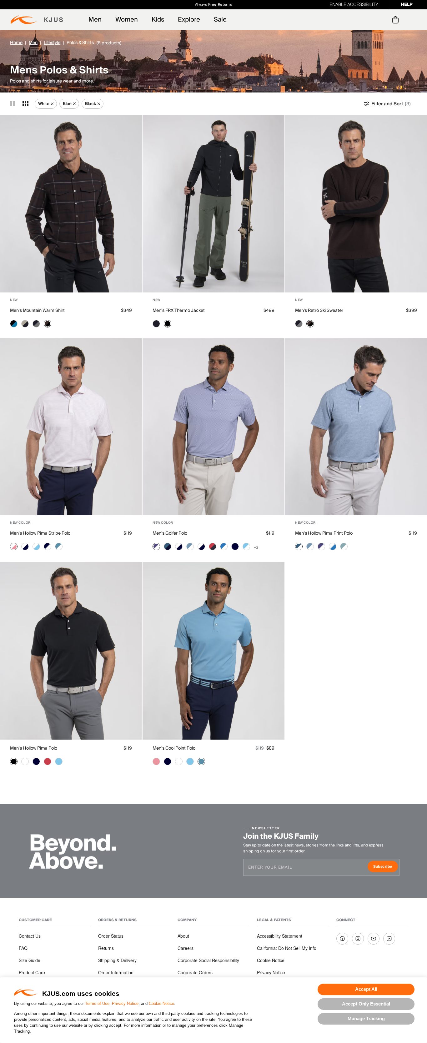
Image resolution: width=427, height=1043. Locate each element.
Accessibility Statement (279, 936)
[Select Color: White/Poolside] (36, 546)
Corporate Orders (195, 972)
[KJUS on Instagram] (358, 939)
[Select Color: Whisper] (156, 761)
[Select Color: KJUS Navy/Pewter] (36, 323)
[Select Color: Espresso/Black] (47, 323)
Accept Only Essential (366, 1003)
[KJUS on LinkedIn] (389, 939)
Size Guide (29, 960)
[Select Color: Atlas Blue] (201, 761)
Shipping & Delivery (117, 960)
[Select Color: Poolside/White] (246, 546)
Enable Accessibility (353, 4)
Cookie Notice (161, 1003)
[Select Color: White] (25, 761)
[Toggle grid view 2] (12, 103)
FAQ (23, 948)
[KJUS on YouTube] (373, 939)
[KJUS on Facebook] (342, 939)
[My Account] (382, 19)
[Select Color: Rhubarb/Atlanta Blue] (212, 546)
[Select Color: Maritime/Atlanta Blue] (167, 546)
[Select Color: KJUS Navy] (156, 323)
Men (95, 19)
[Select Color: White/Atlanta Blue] (25, 546)
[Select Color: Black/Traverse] (14, 323)
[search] (370, 20)
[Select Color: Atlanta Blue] (235, 546)
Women (126, 19)
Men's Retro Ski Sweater (319, 310)
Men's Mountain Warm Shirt (37, 310)
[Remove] (52, 103)
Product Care (32, 972)
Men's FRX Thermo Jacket (179, 310)
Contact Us (30, 936)
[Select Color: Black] (167, 323)
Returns (106, 948)
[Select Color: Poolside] (59, 761)
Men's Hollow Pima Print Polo (324, 533)
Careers (185, 948)
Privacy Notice (125, 1003)
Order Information (115, 972)
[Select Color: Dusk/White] (156, 546)
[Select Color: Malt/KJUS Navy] (25, 323)
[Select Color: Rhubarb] (47, 761)
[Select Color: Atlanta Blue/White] (47, 546)
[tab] (396, 19)
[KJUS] (37, 19)
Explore (189, 19)
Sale (220, 19)
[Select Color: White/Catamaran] (332, 546)
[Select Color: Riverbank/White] (344, 546)
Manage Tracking (366, 1018)
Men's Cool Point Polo (174, 748)
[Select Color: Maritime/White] (299, 546)
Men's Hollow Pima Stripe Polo (40, 533)
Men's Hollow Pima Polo (33, 748)
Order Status (110, 936)
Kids (158, 19)
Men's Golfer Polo (170, 533)
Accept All (366, 989)
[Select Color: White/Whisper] (14, 546)
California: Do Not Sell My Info (286, 948)
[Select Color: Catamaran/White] (224, 546)
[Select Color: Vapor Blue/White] (190, 546)
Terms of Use (97, 1003)
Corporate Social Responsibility (208, 960)
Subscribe (385, 867)
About (183, 936)
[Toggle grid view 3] (25, 103)
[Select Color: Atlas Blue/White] (59, 546)
